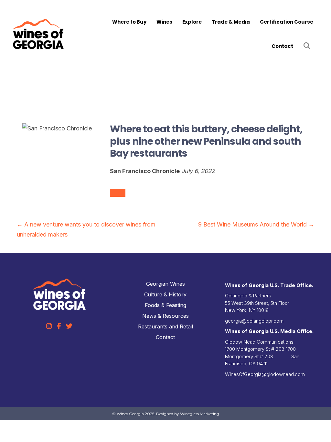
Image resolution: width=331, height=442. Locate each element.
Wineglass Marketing (199, 413)
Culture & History (165, 294)
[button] (308, 46)
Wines (164, 21)
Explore (192, 21)
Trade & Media (231, 21)
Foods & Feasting (165, 305)
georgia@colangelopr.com (254, 321)
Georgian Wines (165, 284)
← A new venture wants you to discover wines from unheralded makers (86, 229)
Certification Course (286, 21)
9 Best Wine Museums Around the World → (256, 224)
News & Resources (165, 316)
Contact (282, 46)
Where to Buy (129, 21)
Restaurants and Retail (165, 326)
